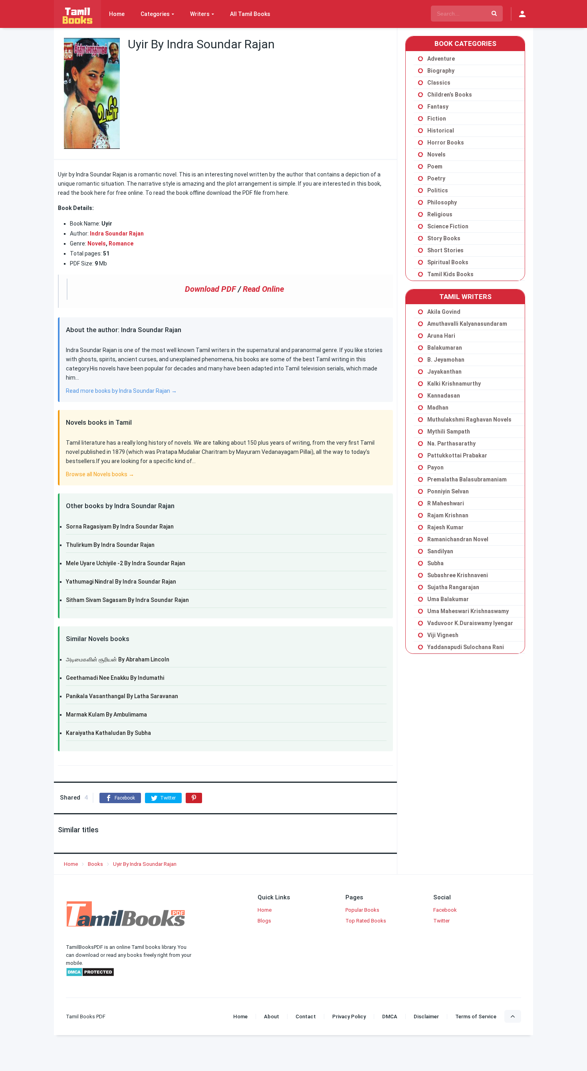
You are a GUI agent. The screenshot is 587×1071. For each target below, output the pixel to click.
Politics (437, 190)
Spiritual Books (447, 262)
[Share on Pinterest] (194, 798)
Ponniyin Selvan (448, 491)
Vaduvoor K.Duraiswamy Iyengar (470, 623)
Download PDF (210, 289)
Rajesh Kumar (445, 527)
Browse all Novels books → (100, 474)
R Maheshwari (445, 503)
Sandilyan (440, 551)
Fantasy (437, 106)
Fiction (436, 118)
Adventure (441, 58)
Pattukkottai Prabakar (457, 455)
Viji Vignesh (442, 635)
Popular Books (362, 910)
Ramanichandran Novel (457, 539)
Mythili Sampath (448, 431)
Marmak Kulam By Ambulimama (106, 714)
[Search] (494, 14)
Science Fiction (447, 226)
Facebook (445, 910)
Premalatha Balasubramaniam (467, 479)
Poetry (436, 178)
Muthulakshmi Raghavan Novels (469, 419)
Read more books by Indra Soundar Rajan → (121, 391)
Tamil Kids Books (450, 274)
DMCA (389, 1017)
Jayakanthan (444, 371)
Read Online (263, 289)
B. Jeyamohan (445, 359)
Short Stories (445, 250)
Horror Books (445, 142)
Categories (155, 14)
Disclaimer (426, 1017)
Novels (96, 243)
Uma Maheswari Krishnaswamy (468, 611)
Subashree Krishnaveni (457, 575)
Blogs (264, 921)
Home (117, 14)
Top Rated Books (365, 921)
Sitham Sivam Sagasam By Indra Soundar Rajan (127, 600)
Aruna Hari (441, 336)
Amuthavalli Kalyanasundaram (467, 324)
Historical (440, 130)
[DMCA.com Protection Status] (90, 975)
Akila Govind (443, 312)
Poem (434, 166)
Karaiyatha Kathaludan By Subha (108, 733)
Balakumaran (444, 347)
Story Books (443, 238)
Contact (305, 1017)
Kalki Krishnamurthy (454, 383)
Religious (439, 214)
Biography (440, 70)
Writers (200, 14)
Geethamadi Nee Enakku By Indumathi (115, 678)
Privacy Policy (349, 1017)
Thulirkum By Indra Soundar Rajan (110, 545)
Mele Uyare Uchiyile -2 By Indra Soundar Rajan (125, 563)
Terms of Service (475, 1017)
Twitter (441, 921)
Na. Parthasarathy (451, 443)
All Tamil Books (250, 14)
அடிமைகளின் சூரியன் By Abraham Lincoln (117, 659)
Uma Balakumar (448, 599)
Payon (435, 467)
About (271, 1017)
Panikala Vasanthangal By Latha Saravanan (122, 696)
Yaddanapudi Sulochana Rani (465, 647)
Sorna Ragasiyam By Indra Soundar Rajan (120, 526)
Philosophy (442, 202)
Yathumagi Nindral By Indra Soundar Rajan (121, 581)
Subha (435, 563)
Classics (438, 82)
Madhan (437, 407)
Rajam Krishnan (447, 515)
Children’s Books (449, 94)
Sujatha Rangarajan (453, 587)
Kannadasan (443, 395)
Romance (121, 243)
